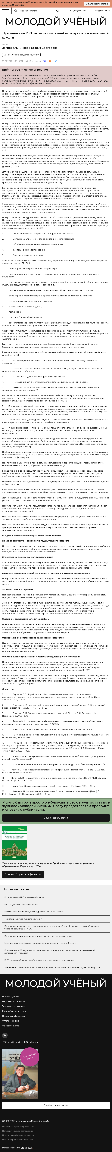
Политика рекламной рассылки (17, 1139)
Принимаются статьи (29, 1056)
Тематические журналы (13, 1006)
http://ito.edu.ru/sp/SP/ (21, 759)
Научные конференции (13, 1001)
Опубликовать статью (97, 4)
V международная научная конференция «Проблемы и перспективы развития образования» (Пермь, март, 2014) (48, 865)
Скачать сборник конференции (23, 874)
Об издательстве (10, 1026)
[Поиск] (57, 10)
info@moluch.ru (102, 10)
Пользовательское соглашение (17, 1131)
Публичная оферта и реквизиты (18, 1126)
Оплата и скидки (10, 1021)
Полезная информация (13, 1016)
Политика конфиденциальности (18, 1135)
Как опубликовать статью (14, 1011)
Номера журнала (10, 996)
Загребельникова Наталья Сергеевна (30, 47)
